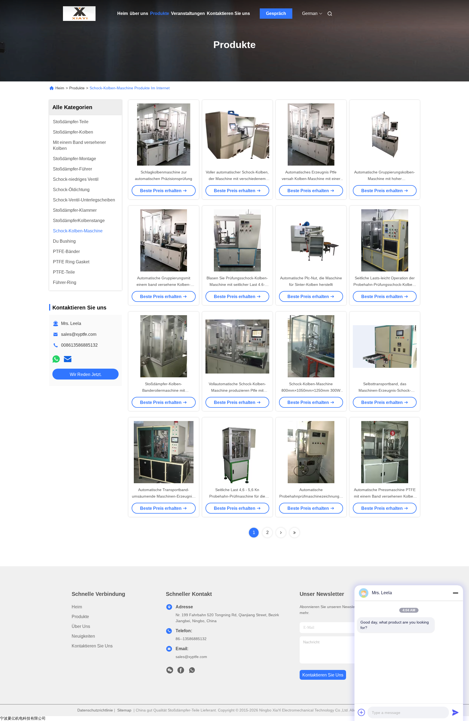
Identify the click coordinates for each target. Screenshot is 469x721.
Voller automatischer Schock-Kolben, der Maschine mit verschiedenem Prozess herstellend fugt (237, 178)
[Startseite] (79, 13)
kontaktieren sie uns (322, 675)
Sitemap (124, 710)
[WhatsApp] (56, 359)
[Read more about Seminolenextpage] (281, 532)
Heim (122, 13)
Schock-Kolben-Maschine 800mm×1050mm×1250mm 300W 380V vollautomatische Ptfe (310, 390)
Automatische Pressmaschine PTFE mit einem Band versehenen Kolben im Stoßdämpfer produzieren (385, 496)
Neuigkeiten (83, 636)
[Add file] (361, 712)
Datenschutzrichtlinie (95, 710)
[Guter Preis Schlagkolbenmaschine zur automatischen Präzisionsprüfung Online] (164, 134)
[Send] (455, 712)
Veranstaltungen (188, 13)
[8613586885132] (192, 671)
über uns (139, 13)
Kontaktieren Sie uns (228, 13)
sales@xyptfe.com (78, 334)
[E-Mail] (67, 359)
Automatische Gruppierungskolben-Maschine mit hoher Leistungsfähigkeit (384, 178)
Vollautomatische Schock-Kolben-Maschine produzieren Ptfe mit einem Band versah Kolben (237, 390)
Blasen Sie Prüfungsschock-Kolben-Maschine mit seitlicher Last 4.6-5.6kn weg (237, 284)
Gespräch (276, 13)
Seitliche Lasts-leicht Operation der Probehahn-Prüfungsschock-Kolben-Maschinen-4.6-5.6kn (384, 284)
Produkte (159, 13)
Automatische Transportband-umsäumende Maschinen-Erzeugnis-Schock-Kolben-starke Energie (163, 496)
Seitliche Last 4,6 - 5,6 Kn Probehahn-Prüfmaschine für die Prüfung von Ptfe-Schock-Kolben (237, 496)
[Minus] (455, 593)
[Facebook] (181, 671)
